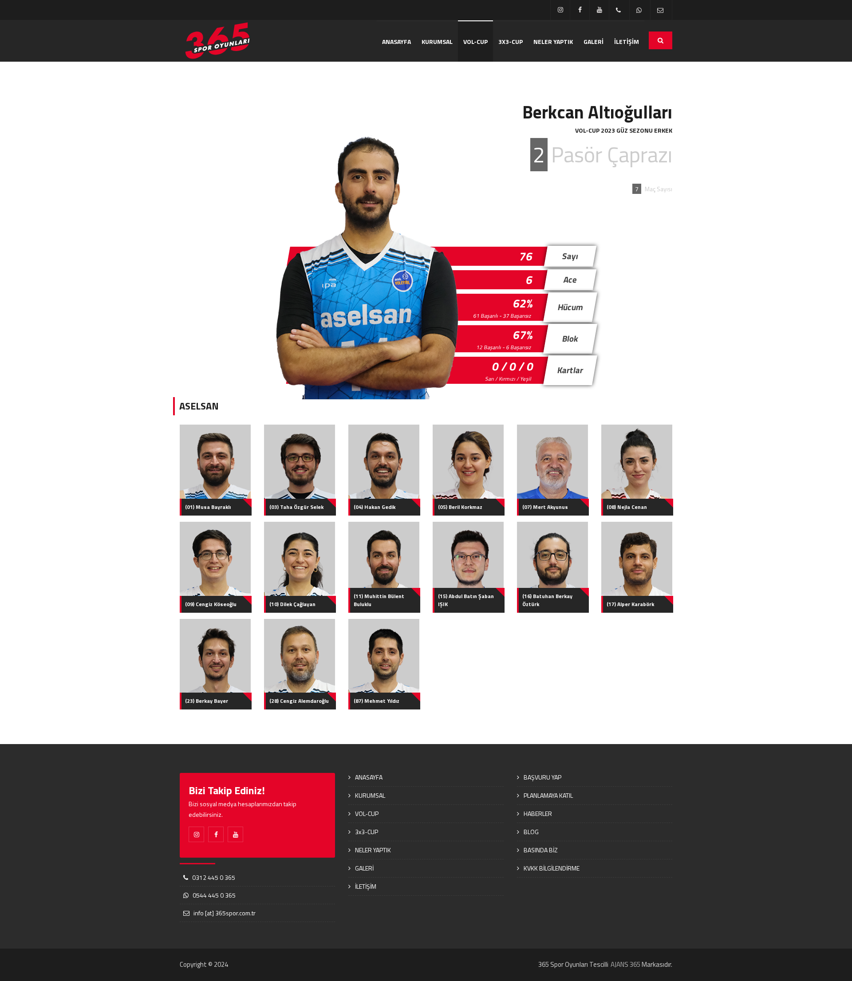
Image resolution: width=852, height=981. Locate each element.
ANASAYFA (396, 41)
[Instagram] (560, 10)
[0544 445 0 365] (640, 10)
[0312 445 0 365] (619, 10)
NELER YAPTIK (553, 41)
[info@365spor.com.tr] (661, 10)
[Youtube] (599, 10)
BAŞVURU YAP (542, 777)
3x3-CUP (510, 41)
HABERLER (538, 813)
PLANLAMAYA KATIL (548, 795)
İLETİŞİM (626, 41)
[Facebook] (580, 10)
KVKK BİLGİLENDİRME (552, 868)
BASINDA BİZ (541, 850)
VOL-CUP (475, 41)
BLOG (531, 831)
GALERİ (594, 41)
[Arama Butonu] (660, 40)
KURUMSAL (437, 41)
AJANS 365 (625, 964)
